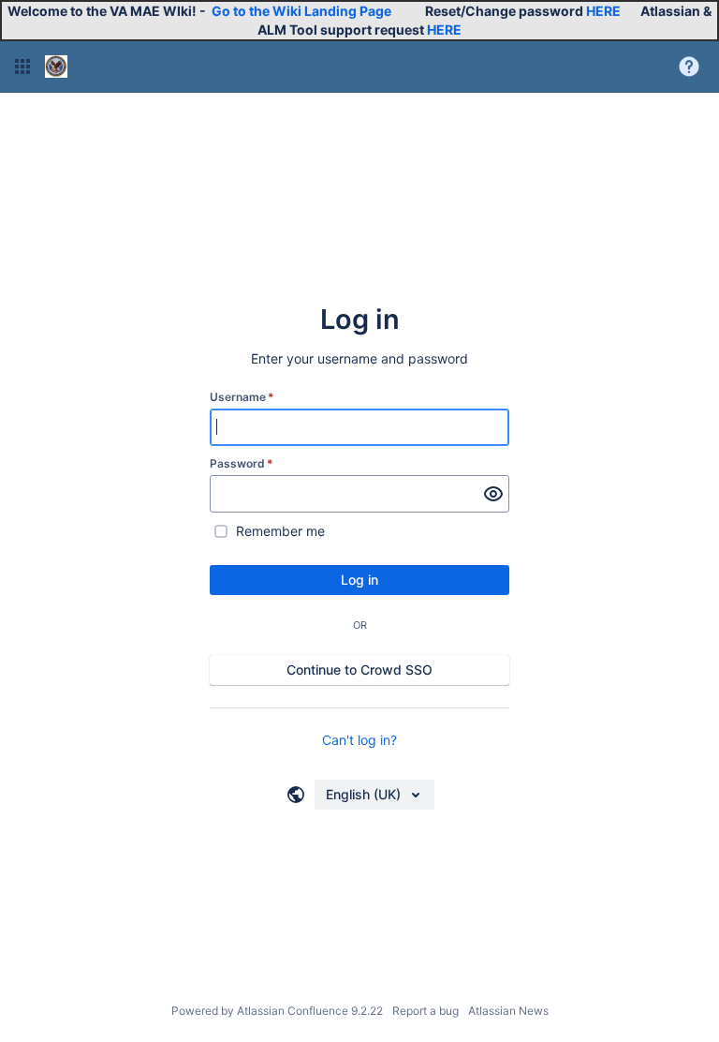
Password (241, 463)
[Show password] (493, 494)
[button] (22, 66)
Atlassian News (508, 1011)
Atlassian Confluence (292, 1011)
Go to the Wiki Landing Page (301, 11)
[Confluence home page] (56, 67)
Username (242, 397)
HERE (603, 11)
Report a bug (425, 1011)
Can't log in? (359, 740)
